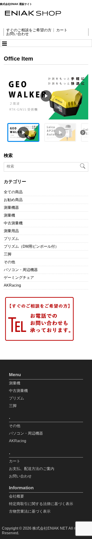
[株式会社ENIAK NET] (45, 19)
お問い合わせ (17, 34)
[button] (46, 95)
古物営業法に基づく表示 (29, 511)
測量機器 (11, 208)
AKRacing (12, 285)
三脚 (7, 254)
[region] (46, 108)
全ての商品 (13, 192)
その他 (9, 262)
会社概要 (16, 496)
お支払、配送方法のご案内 (31, 469)
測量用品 (11, 231)
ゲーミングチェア (19, 278)
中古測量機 (13, 223)
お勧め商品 (13, 200)
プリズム (11, 239)
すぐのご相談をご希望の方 (28, 30)
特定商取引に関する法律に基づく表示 (41, 504)
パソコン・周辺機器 (21, 270)
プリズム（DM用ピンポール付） (31, 246)
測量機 (9, 215)
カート (61, 30)
